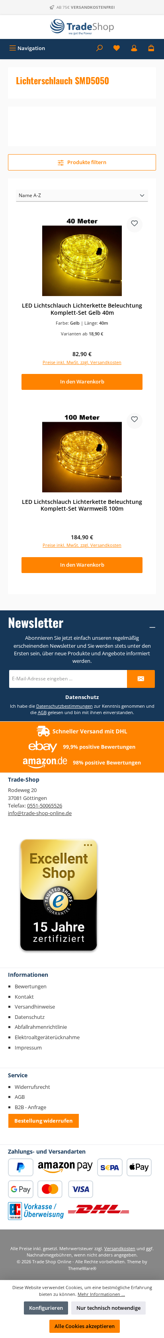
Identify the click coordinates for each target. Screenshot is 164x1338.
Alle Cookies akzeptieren (85, 1326)
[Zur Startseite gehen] (82, 27)
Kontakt (24, 996)
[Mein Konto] (134, 48)
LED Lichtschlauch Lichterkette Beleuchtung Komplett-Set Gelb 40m (82, 309)
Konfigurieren (46, 1307)
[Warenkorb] (151, 48)
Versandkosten (119, 1248)
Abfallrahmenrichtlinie (41, 1026)
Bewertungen (31, 986)
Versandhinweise (35, 1006)
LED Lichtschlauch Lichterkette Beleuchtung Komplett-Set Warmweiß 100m (82, 505)
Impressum (28, 1047)
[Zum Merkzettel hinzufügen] (135, 224)
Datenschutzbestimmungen (64, 706)
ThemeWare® (82, 1268)
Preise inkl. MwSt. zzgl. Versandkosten (82, 362)
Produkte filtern (86, 162)
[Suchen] (99, 48)
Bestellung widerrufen (43, 1120)
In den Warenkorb (82, 381)
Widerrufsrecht (32, 1086)
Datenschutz (30, 1016)
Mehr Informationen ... (101, 1294)
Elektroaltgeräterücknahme (47, 1037)
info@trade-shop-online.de (40, 813)
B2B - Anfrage (30, 1107)
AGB (42, 712)
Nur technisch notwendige (108, 1307)
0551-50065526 (44, 805)
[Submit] (141, 679)
